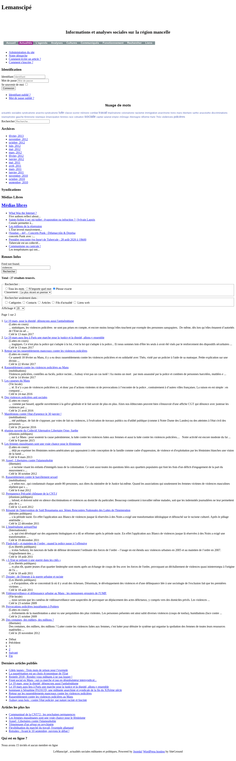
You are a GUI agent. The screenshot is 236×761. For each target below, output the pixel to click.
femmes (64, 117)
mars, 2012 (15, 152)
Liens (148, 42)
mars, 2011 (15, 169)
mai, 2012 (14, 149)
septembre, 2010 (18, 182)
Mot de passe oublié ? (21, 98)
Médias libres (14, 205)
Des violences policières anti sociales (25, 397)
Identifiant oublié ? (20, 94)
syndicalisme (28, 113)
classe (68, 112)
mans (179, 113)
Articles (46, 302)
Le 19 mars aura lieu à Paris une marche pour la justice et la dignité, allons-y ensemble (54, 337)
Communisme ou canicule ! (25, 246)
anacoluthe (205, 113)
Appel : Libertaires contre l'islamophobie (29, 460)
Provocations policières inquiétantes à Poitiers (32, 606)
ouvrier (76, 113)
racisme (139, 112)
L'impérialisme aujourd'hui (21, 526)
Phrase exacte (64, 288)
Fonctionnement (113, 42)
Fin (11, 656)
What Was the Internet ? (23, 213)
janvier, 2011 (16, 172)
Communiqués (90, 42)
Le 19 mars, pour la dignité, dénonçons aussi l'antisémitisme (39, 320)
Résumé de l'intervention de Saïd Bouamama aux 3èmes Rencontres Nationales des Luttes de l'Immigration (68, 510)
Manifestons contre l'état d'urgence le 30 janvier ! (32, 413)
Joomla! (137, 751)
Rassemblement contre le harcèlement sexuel (32, 477)
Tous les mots (16, 288)
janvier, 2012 (16, 159)
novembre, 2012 (18, 139)
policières (179, 116)
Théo (158, 117)
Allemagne (135, 117)
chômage (124, 117)
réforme (145, 116)
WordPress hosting (154, 751)
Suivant (13, 652)
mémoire (84, 113)
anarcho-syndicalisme (47, 113)
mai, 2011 (14, 162)
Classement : (12, 292)
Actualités (25, 42)
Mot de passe (9, 80)
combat (94, 112)
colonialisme (128, 113)
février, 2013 (16, 135)
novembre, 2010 (18, 175)
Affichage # (8, 308)
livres (173, 113)
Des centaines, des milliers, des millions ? (30, 619)
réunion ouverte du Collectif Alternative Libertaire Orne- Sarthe (41, 430)
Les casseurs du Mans (17, 380)
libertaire (187, 113)
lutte (61, 112)
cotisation (79, 117)
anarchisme (164, 113)
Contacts (31, 302)
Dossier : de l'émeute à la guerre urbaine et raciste (34, 576)
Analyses (57, 42)
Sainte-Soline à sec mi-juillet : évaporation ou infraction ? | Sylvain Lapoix (52, 219)
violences (167, 116)
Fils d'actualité (64, 302)
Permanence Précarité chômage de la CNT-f (31, 493)
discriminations (219, 112)
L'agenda (41, 42)
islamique (40, 117)
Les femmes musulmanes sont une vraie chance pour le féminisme (42, 443)
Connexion (8, 88)
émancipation (53, 117)
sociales (16, 112)
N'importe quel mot (40, 288)
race (71, 117)
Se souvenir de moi (12, 84)
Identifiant (7, 76)
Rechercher (134, 42)
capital (99, 117)
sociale (90, 116)
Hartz (152, 117)
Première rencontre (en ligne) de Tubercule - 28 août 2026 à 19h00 (47, 239)
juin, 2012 (15, 145)
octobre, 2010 (17, 179)
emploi (115, 117)
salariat (107, 117)
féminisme (29, 117)
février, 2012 (16, 155)
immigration (151, 112)
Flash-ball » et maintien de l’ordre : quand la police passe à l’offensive (46, 543)
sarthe (195, 113)
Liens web (83, 302)
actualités (6, 113)
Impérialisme (114, 113)
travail (103, 112)
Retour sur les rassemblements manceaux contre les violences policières (45, 350)
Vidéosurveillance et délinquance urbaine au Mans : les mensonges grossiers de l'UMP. (56, 593)
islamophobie (8, 117)
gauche (20, 116)
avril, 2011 (15, 165)
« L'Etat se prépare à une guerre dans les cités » (33, 560)
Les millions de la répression (25, 226)
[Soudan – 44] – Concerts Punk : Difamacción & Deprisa (42, 232)
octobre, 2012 (17, 142)
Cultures (71, 42)
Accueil (11, 42)
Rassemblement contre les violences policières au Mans (36, 367)
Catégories (15, 302)
